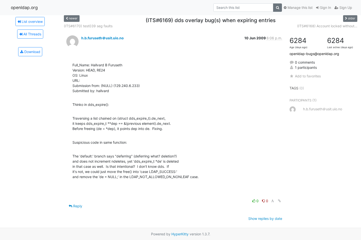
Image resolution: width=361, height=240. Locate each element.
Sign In (325, 7)
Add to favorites (308, 76)
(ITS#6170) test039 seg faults (88, 26)
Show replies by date (265, 218)
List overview (32, 21)
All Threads (31, 34)
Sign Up (345, 7)
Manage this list (300, 7)
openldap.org (24, 7)
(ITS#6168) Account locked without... (327, 26)
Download (31, 52)
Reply (77, 206)
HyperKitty (180, 234)
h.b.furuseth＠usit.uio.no (102, 38)
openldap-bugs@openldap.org (314, 54)
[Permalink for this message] (279, 201)
